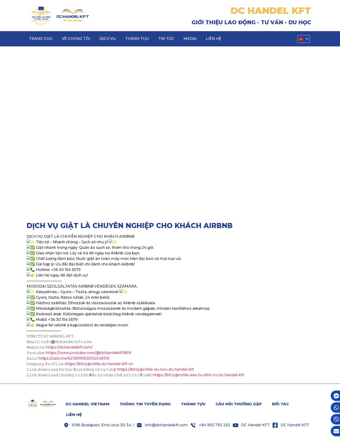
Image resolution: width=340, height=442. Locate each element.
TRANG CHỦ (41, 38)
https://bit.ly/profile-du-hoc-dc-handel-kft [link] (155, 369)
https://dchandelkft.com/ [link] (69, 347)
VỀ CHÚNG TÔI (76, 38)
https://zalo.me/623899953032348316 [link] (73, 358)
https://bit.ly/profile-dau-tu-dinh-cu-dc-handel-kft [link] (198, 375)
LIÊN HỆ (213, 38)
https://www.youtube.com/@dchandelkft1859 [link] (88, 353)
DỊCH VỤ (107, 38)
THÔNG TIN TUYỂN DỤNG (145, 404)
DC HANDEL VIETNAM (87, 404)
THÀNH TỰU (137, 38)
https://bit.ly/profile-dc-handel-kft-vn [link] (99, 364)
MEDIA (190, 38)
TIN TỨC (166, 38)
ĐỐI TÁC (280, 404)
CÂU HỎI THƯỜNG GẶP (239, 404)
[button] (303, 39)
